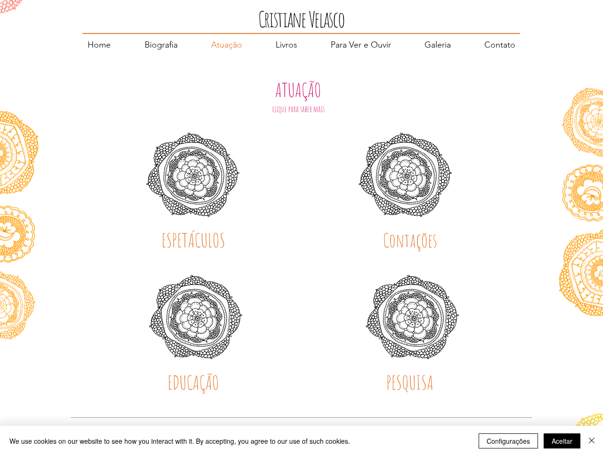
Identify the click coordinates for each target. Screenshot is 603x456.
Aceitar (562, 441)
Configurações (508, 441)
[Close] (591, 440)
